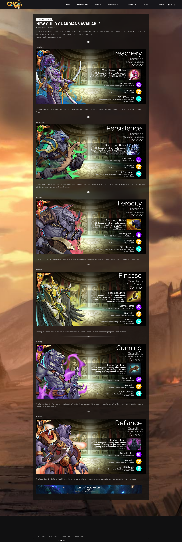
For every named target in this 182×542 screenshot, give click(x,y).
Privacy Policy (66, 537)
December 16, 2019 (44, 19)
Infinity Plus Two (54, 537)
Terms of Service (79, 537)
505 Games (41, 537)
